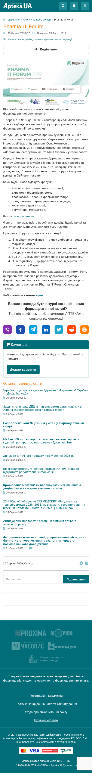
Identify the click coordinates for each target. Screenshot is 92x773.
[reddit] (71, 329)
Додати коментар (23, 369)
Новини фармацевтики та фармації (52, 39)
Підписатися (76, 579)
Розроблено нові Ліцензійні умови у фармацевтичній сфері (43, 424)
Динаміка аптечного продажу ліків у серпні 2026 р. (38, 455)
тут (39, 295)
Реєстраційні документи (46, 695)
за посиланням (23, 216)
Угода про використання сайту (46, 712)
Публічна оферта (46, 720)
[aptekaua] (84, 329)
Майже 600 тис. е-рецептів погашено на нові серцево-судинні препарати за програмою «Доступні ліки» (41, 440)
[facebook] (20, 329)
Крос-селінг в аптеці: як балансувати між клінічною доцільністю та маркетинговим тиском (42, 486)
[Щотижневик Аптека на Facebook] (87, 563)
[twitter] (59, 329)
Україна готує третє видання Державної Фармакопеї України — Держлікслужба (45, 392)
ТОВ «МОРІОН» (40, 765)
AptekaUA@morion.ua (64, 765)
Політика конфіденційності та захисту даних (46, 703)
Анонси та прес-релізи (20, 39)
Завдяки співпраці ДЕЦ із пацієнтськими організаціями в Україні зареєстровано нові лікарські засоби (42, 408)
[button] (63, 6)
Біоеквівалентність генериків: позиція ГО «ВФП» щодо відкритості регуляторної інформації (41, 470)
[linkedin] (46, 329)
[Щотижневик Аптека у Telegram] (81, 563)
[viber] (7, 329)
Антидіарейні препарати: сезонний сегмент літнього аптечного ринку (39, 522)
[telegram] (33, 329)
